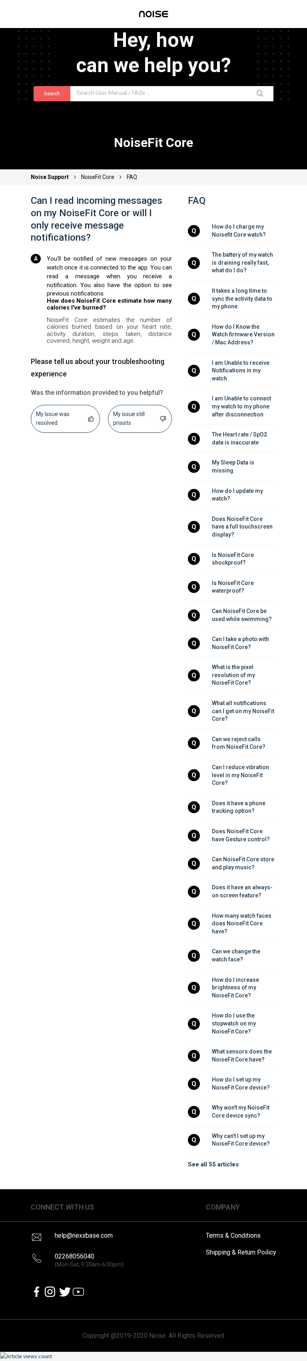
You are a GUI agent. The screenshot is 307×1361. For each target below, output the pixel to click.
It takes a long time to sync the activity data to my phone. (242, 298)
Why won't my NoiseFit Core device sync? (241, 1111)
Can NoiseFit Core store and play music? (243, 863)
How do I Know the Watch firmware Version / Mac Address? (244, 335)
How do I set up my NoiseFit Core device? (241, 1083)
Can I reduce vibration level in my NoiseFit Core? (241, 775)
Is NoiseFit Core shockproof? (233, 559)
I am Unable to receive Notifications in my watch (241, 371)
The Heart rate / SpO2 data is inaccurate (240, 438)
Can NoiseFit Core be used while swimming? (242, 615)
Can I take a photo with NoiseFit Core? (241, 643)
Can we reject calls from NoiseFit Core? (238, 743)
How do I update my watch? (238, 495)
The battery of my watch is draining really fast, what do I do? (243, 262)
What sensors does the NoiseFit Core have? (242, 1055)
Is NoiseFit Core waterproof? (233, 587)
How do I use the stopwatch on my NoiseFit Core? (234, 1023)
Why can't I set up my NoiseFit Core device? (241, 1140)
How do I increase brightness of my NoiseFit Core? (236, 988)
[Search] (261, 93)
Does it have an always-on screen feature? (242, 891)
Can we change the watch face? (236, 955)
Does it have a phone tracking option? (239, 807)
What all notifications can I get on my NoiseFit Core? (243, 711)
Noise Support (50, 177)
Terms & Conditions (233, 1235)
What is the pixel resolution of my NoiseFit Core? (234, 675)
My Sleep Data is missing (233, 466)
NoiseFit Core (97, 177)
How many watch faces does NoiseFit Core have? (242, 924)
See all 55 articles (213, 1164)
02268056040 (89, 1260)
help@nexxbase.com (84, 1235)
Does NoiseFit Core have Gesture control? (241, 835)
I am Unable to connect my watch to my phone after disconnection (242, 406)
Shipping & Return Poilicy (241, 1252)
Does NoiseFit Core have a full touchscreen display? (243, 527)
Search (52, 93)
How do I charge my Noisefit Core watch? (239, 230)
